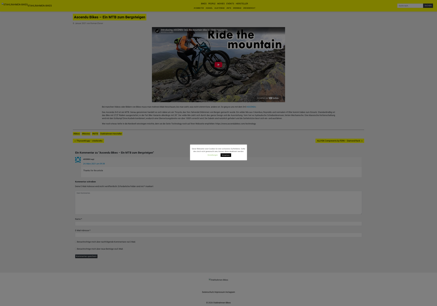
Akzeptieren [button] (226, 155)
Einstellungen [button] (213, 155)
